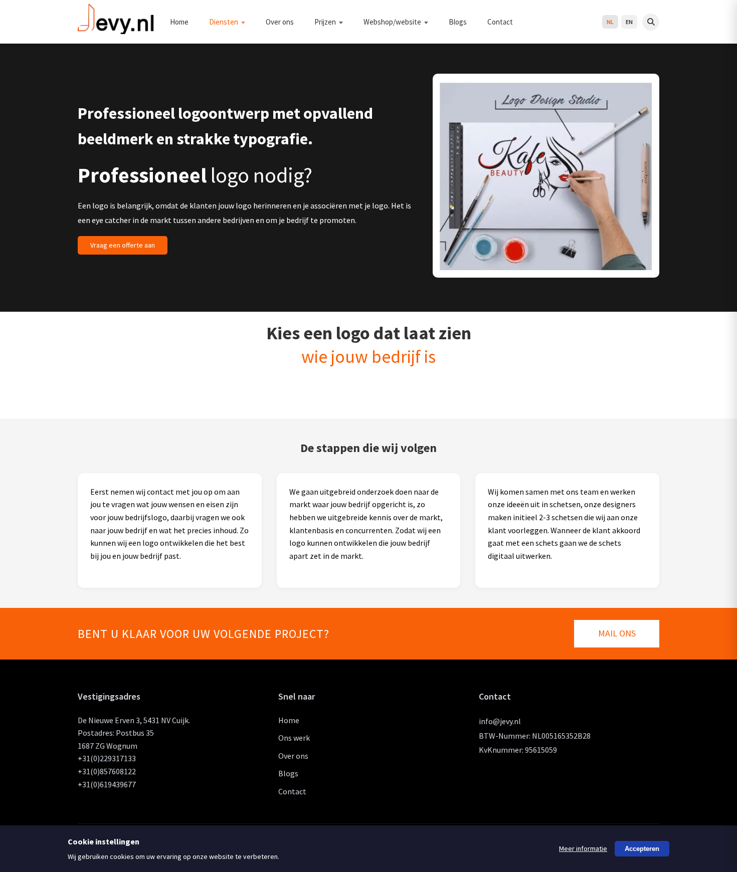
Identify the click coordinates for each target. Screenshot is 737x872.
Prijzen (325, 22)
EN (629, 22)
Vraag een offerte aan (122, 245)
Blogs (458, 22)
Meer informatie (583, 848)
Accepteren (642, 848)
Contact (500, 22)
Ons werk (294, 738)
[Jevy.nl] (116, 30)
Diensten (223, 22)
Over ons (280, 22)
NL (610, 22)
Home (179, 22)
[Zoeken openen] (650, 22)
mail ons (617, 633)
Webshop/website (392, 22)
